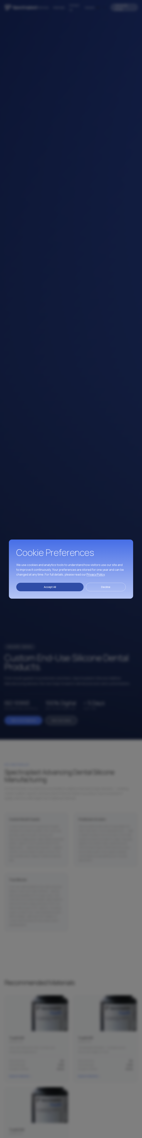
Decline (105, 587)
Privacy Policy (96, 574)
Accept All (50, 587)
